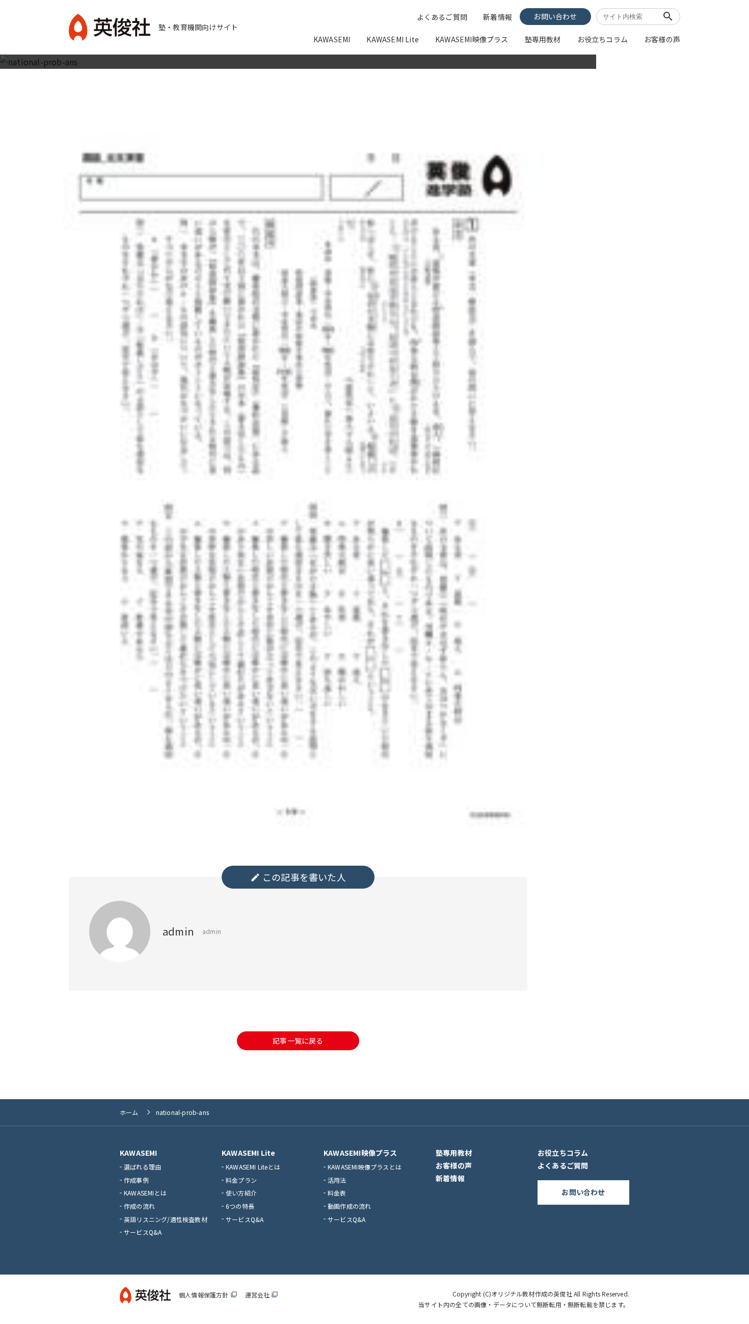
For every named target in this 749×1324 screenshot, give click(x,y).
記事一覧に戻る (298, 1040)
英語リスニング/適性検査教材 (165, 1219)
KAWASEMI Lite (392, 39)
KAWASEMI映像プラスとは (365, 1166)
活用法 (337, 1180)
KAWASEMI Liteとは (253, 1166)
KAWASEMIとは (145, 1192)
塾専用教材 (543, 39)
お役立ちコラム (602, 39)
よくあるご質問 (442, 17)
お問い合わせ (555, 16)
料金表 (337, 1192)
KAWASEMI (332, 39)
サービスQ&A (143, 1232)
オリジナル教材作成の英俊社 (531, 1293)
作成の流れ (139, 1206)
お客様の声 (662, 39)
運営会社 (261, 1294)
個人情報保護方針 (208, 1294)
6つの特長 (240, 1206)
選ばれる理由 (142, 1166)
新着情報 (497, 17)
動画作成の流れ (349, 1206)
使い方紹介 (241, 1192)
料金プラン (241, 1180)
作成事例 (136, 1180)
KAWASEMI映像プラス (472, 39)
